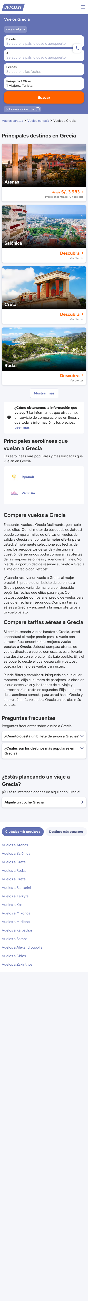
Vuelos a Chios (14, 956)
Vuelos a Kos (12, 905)
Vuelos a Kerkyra (15, 896)
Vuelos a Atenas (15, 845)
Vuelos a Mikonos (16, 913)
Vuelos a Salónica (16, 853)
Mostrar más (44, 393)
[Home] (13, 7)
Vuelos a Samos (14, 939)
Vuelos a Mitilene (16, 922)
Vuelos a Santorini (16, 887)
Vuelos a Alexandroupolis (22, 947)
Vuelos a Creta (13, 862)
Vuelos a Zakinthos (17, 964)
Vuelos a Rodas (14, 870)
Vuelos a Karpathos (17, 930)
